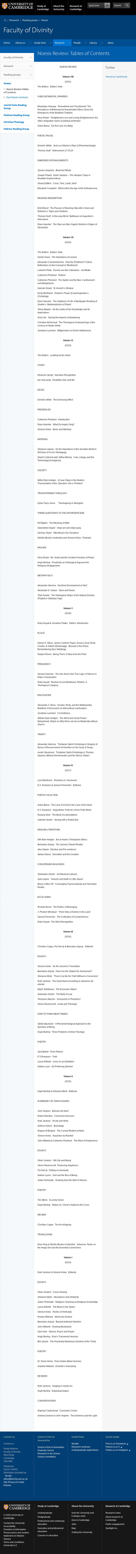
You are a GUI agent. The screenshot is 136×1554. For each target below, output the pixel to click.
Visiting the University (82, 1532)
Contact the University (14, 1523)
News (111, 42)
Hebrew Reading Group (16, 128)
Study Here (40, 42)
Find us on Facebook (116, 1443)
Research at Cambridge (76, 7)
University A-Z (10, 1545)
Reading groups (30, 20)
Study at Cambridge (43, 7)
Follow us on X (113, 1447)
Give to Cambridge (81, 1520)
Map (74, 1528)
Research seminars (81, 1447)
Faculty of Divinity (13, 57)
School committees (47, 1457)
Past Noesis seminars (17, 97)
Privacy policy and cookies (16, 1532)
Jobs (74, 1524)
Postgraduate (44, 1517)
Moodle (75, 1443)
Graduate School (46, 1450)
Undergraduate (45, 1513)
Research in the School (49, 1453)
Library (93, 42)
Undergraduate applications (85, 1450)
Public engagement (115, 1524)
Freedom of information (15, 1529)
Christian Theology (14, 122)
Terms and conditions (14, 1542)
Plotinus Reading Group (17, 115)
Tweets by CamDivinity (116, 77)
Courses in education (48, 1535)
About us (20, 42)
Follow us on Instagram (117, 1450)
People (77, 42)
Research (14, 20)
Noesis (44, 20)
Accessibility (9, 1526)
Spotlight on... (112, 1528)
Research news (113, 1513)
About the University (58, 7)
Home (5, 20)
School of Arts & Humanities (51, 1447)
